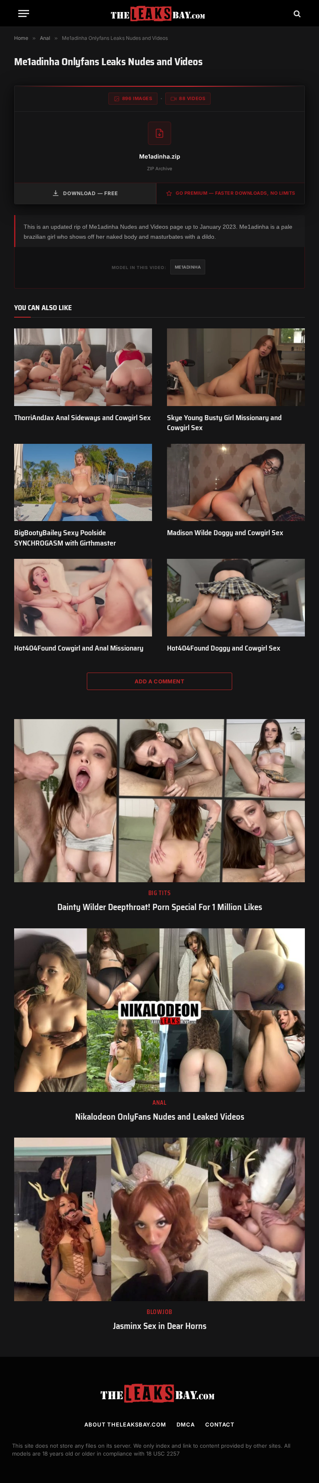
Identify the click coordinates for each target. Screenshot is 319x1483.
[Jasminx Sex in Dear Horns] (159, 1219)
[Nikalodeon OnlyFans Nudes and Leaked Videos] (159, 1010)
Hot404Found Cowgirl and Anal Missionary (78, 648)
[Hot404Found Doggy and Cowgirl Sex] (236, 597)
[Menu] (23, 13)
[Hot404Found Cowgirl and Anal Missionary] (83, 597)
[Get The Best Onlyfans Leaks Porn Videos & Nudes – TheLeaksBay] (159, 13)
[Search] (296, 13)
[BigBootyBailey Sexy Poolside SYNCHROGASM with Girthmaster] (83, 482)
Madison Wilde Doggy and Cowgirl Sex (225, 533)
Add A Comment (159, 681)
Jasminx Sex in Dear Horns (159, 1326)
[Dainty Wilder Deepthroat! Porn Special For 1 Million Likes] (159, 801)
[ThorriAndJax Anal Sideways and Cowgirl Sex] (83, 367)
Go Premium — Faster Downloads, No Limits (235, 193)
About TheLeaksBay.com (125, 1424)
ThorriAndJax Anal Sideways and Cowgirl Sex (82, 418)
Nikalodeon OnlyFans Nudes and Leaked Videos (159, 1117)
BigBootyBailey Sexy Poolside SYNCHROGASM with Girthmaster (65, 538)
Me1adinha (188, 266)
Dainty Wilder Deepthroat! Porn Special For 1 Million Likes (159, 907)
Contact (220, 1424)
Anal (159, 1103)
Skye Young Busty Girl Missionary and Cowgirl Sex (224, 423)
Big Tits (159, 893)
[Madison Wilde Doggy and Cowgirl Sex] (236, 482)
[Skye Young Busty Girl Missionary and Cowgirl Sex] (236, 367)
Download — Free (90, 193)
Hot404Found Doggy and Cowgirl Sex (223, 648)
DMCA (186, 1424)
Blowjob (159, 1312)
